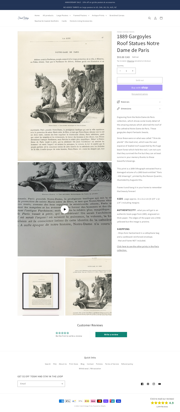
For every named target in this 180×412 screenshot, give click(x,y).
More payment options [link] (140, 94)
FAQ (54, 364)
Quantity (120, 66)
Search (48, 364)
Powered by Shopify (99, 406)
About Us (63, 364)
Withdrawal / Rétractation (90, 368)
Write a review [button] (111, 334)
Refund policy (127, 364)
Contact (90, 364)
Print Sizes (73, 364)
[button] (63, 15)
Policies (99, 364)
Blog (82, 364)
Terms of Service (112, 364)
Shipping (130, 61)
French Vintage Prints (86, 406)
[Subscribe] (62, 384)
